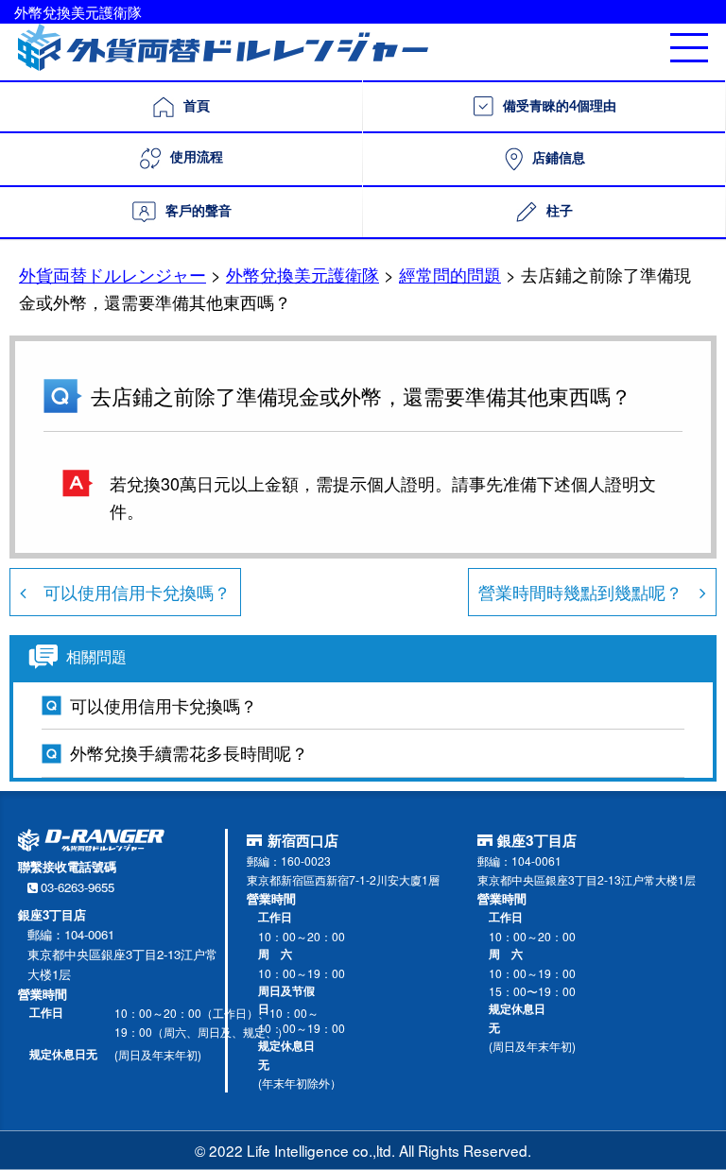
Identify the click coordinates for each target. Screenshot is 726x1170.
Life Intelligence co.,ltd (319, 1150)
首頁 (196, 106)
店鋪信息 (558, 158)
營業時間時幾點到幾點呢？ (589, 591)
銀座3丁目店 (537, 840)
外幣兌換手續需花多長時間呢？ (189, 752)
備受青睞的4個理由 (559, 106)
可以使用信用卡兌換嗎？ (128, 591)
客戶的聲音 (198, 211)
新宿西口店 (303, 840)
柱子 (559, 211)
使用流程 (196, 157)
